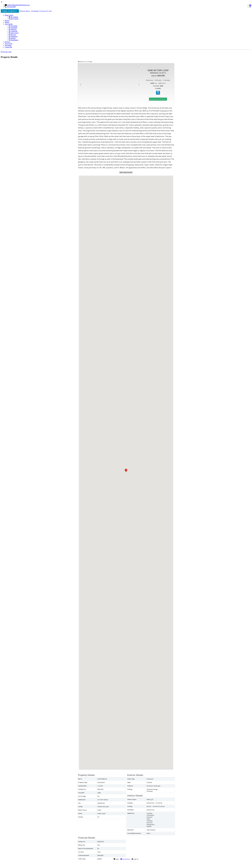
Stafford (13, 38)
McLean (13, 35)
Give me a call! (6, 52)
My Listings (14, 17)
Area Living (8, 43)
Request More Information (158, 99)
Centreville (13, 31)
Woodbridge (14, 40)
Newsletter (8, 45)
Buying (7, 20)
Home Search (9, 15)
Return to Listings (85, 62)
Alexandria (13, 26)
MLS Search (14, 19)
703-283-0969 (11, 7)
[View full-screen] (139, 65)
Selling (7, 22)
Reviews (7, 42)
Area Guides (9, 24)
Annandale (13, 27)
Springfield (13, 36)
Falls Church (14, 33)
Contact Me (8, 47)
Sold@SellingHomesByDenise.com (18, 5)
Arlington (13, 29)
